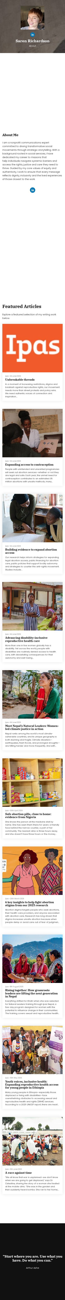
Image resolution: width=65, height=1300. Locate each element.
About (32, 45)
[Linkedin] (32, 35)
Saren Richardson (33, 41)
